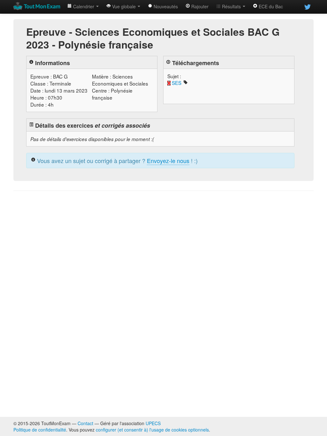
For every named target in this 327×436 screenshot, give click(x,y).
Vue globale (124, 6)
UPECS (153, 423)
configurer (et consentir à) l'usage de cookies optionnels (152, 429)
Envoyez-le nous (168, 160)
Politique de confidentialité (39, 429)
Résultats (231, 6)
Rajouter (199, 6)
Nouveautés (165, 6)
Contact (85, 423)
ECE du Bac (270, 6)
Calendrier (83, 6)
